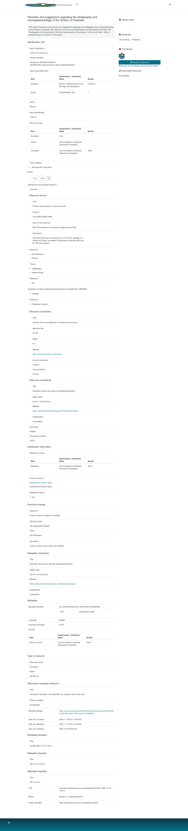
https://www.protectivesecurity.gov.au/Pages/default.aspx (55, 411)
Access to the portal (140, 62)
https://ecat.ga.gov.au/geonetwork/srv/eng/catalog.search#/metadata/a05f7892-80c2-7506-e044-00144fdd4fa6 (86, 712)
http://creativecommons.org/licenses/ (47, 354)
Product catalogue (64, 5)
